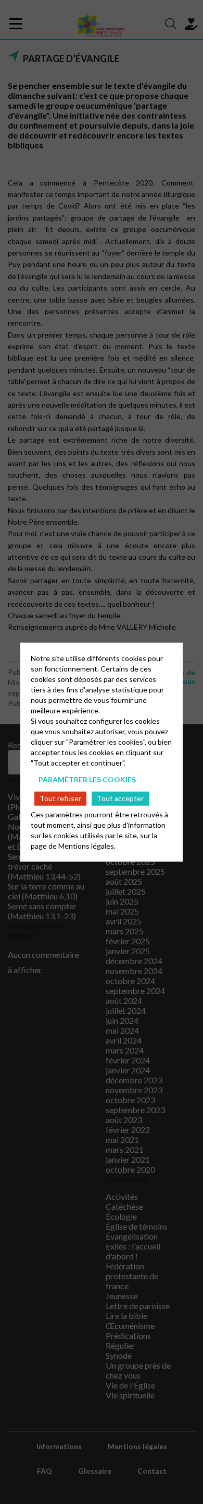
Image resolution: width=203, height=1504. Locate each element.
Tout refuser (60, 798)
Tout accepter (120, 798)
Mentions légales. (87, 845)
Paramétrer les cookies (87, 779)
